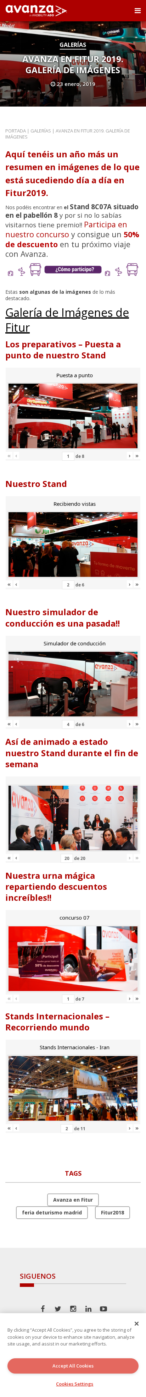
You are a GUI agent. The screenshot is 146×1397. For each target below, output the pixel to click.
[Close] (137, 1323)
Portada (15, 131)
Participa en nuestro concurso (66, 229)
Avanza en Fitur (73, 1199)
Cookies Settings (74, 1384)
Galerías (73, 45)
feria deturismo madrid (52, 1212)
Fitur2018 (112, 1212)
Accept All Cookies (73, 1366)
